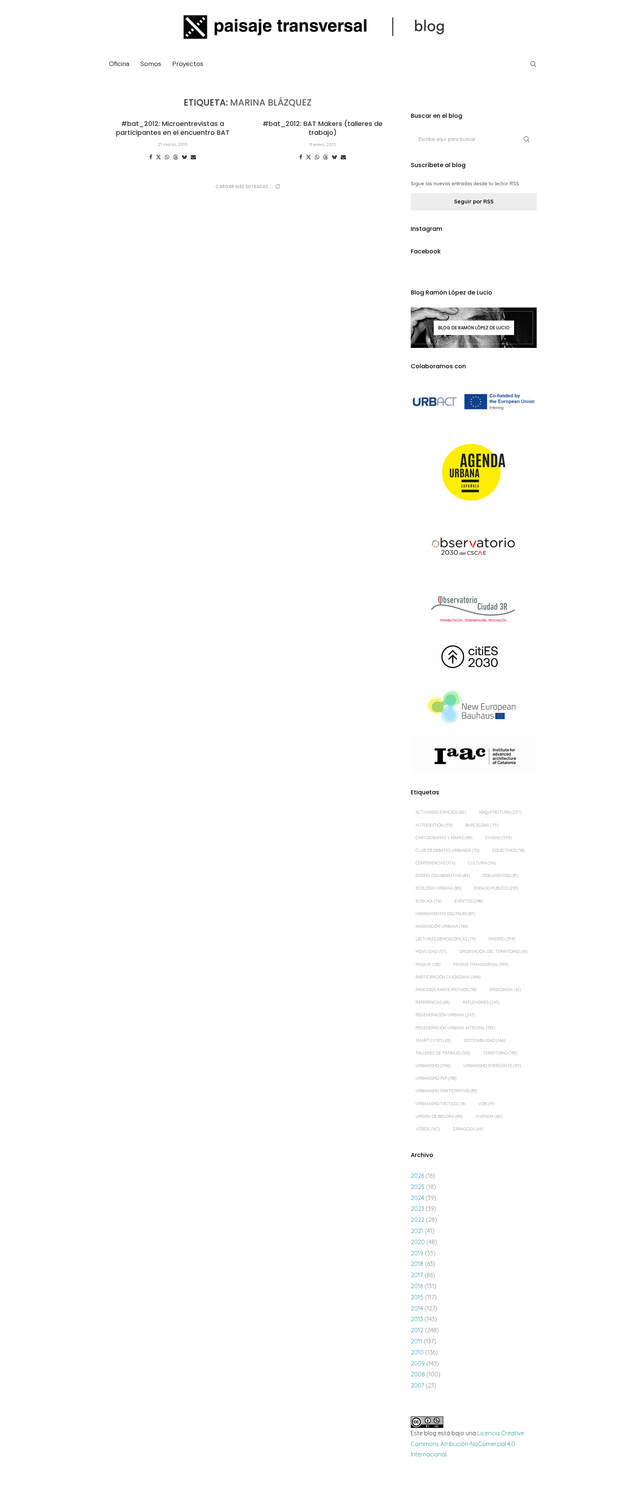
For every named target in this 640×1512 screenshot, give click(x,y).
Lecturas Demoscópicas (446, 938)
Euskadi (428, 901)
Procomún (505, 989)
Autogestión (434, 825)
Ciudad (498, 837)
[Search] (533, 64)
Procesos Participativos (446, 989)
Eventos (468, 901)
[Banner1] (474, 401)
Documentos (500, 875)
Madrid (502, 938)
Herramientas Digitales (445, 913)
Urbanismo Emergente (492, 1065)
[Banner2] (474, 473)
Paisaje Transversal (480, 964)
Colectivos (508, 850)
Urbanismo (433, 1065)
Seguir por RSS (474, 201)
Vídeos (428, 1128)
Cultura (482, 862)
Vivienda (488, 1116)
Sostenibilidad (484, 1040)
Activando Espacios (441, 812)
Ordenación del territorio (493, 951)
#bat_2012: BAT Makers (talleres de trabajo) (323, 128)
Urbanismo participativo (446, 1090)
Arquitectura (500, 812)
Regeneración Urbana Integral (455, 1027)
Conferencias (435, 862)
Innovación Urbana (442, 926)
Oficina (119, 63)
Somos (150, 63)
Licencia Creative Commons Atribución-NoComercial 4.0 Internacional (467, 1443)
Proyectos (187, 63)
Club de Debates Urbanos (447, 850)
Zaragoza (468, 1128)
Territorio (500, 1053)
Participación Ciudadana (448, 977)
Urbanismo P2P (436, 1078)
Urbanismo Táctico (441, 1103)
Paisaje (428, 964)
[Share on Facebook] (150, 157)
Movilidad (431, 951)
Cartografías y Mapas (444, 837)
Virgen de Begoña (439, 1116)
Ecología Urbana (438, 888)
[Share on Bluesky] (184, 157)
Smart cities (433, 1040)
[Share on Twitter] (158, 157)
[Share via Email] (193, 157)
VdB (486, 1103)
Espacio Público (496, 888)
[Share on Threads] (175, 157)
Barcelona (482, 825)
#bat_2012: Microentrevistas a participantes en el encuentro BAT (173, 128)
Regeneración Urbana (445, 1014)
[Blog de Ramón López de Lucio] (474, 328)
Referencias (433, 1002)
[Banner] (474, 547)
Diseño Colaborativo (443, 875)
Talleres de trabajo (443, 1053)
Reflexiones (481, 1002)
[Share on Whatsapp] (167, 157)
